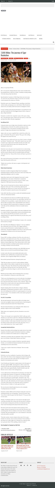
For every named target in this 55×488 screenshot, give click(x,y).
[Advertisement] (27, 23)
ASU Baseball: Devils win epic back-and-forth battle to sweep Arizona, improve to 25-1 (23, 447)
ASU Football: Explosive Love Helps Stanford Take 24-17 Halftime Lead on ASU (7, 447)
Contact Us (10, 1)
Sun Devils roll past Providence (8, 430)
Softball (31, 35)
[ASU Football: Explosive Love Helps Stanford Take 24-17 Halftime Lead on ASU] (8, 440)
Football (4, 35)
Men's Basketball (18, 58)
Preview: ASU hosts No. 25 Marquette (25, 431)
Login (53, 1)
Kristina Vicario (4, 60)
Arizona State (16, 48)
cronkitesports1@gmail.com (43, 469)
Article (11, 58)
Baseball (23, 35)
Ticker (25, 58)
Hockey (39, 35)
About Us (3, 1)
